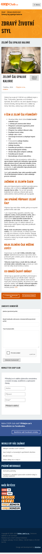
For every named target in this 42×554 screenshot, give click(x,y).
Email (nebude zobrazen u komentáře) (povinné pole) (19, 320)
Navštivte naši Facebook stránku (26, 432)
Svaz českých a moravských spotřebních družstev (19, 452)
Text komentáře (8, 329)
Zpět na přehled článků (34, 78)
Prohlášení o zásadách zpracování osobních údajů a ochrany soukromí (20, 475)
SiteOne (38, 547)
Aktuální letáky (7, 456)
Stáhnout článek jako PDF (12, 296)
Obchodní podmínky (9, 471)
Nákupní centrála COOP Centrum (13, 448)
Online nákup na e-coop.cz (11, 460)
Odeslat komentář (12, 360)
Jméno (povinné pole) (10, 311)
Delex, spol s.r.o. (23, 533)
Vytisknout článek (29, 295)
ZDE (16, 287)
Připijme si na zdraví (23, 87)
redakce (5, 89)
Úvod (3, 12)
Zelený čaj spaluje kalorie (11, 14)
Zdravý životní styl (13, 12)
